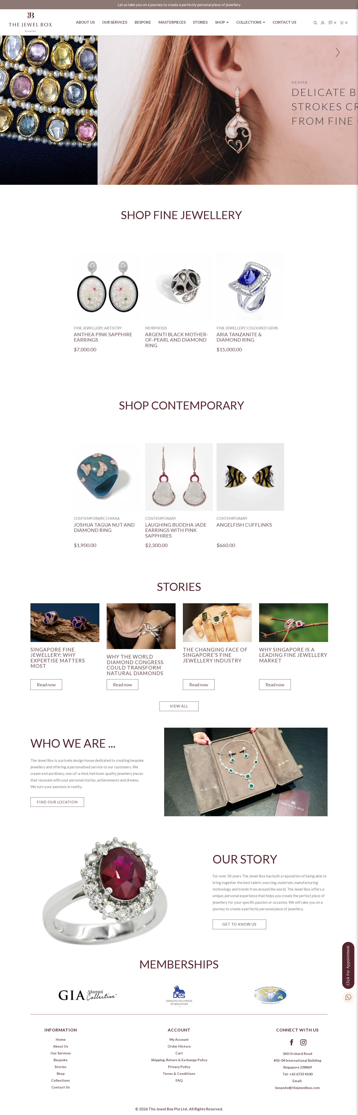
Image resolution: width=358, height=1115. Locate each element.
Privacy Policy (179, 1067)
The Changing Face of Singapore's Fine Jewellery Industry (215, 655)
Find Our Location (57, 802)
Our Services (60, 1053)
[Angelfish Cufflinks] (250, 477)
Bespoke (60, 1060)
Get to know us (239, 924)
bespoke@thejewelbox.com (297, 1088)
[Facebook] (291, 1042)
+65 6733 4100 (300, 1074)
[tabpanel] (65, 645)
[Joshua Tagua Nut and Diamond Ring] (107, 477)
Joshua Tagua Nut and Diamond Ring (104, 527)
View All (179, 706)
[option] (107, 307)
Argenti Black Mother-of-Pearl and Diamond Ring (176, 340)
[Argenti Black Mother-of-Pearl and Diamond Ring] (179, 286)
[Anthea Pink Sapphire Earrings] (107, 286)
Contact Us (60, 1087)
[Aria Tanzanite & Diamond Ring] (250, 286)
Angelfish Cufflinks (244, 525)
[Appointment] (348, 964)
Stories (60, 1067)
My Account (179, 1039)
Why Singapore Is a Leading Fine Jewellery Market (293, 655)
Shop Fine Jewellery (181, 215)
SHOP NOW (308, 135)
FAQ (179, 1080)
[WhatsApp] (348, 996)
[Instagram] (303, 1042)
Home (61, 1039)
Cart (179, 1053)
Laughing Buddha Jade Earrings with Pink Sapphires (176, 530)
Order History (179, 1046)
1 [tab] (180, 1008)
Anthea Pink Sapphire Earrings (103, 337)
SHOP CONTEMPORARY (181, 405)
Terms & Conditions (179, 1073)
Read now (46, 684)
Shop (61, 1073)
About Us (60, 1046)
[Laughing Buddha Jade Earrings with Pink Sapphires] (179, 477)
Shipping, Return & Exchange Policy (179, 1060)
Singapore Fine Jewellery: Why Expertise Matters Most (57, 658)
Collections (60, 1080)
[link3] (179, 110)
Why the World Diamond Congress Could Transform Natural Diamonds (135, 665)
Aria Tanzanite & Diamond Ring (239, 337)
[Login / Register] (323, 22)
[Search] (315, 22)
